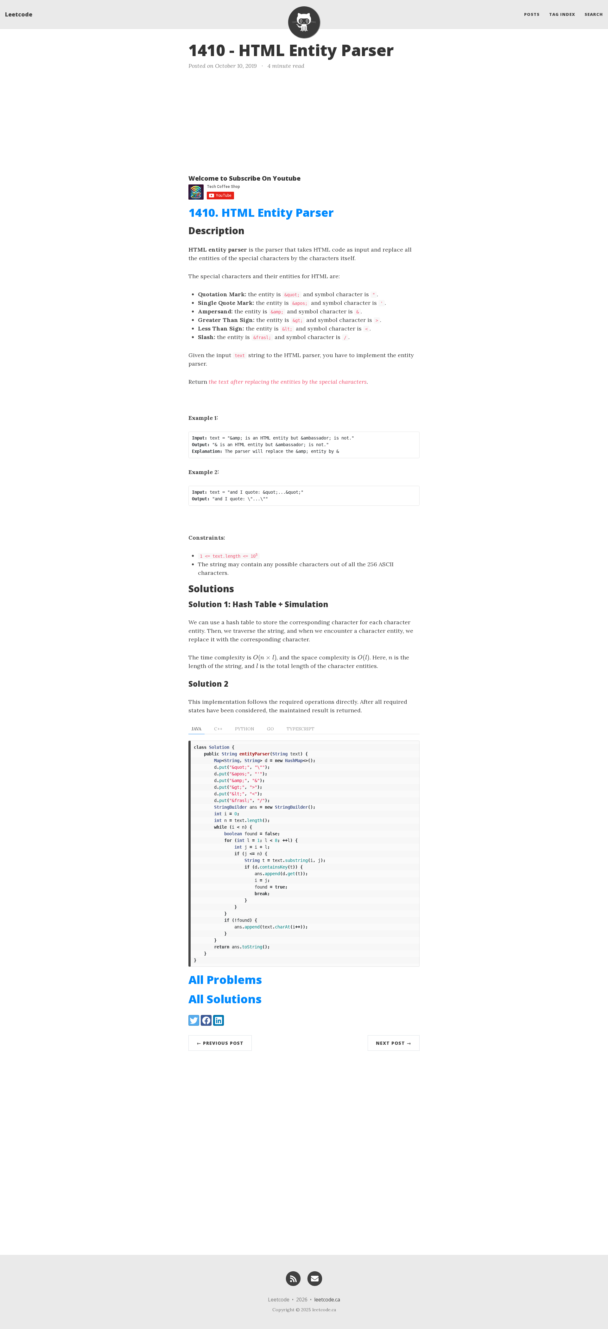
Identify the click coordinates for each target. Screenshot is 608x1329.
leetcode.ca (327, 1299)
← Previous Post (220, 1043)
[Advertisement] (304, 120)
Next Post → (393, 1043)
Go (270, 729)
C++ (218, 729)
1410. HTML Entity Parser (261, 212)
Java (196, 729)
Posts (532, 14)
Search (594, 14)
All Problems (225, 979)
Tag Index (562, 14)
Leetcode (18, 14)
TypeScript (300, 729)
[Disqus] (304, 1151)
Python (244, 729)
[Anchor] (404, 49)
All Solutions (225, 999)
